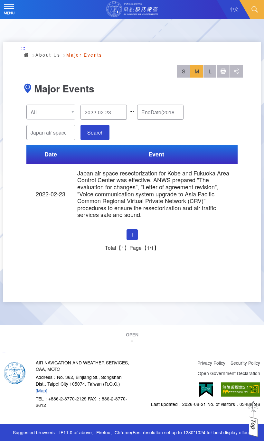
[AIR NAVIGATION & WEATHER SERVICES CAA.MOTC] (132, 9)
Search (254, 9)
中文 (234, 9)
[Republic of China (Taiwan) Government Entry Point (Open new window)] (206, 389)
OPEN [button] (132, 334)
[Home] (14, 372)
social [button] (236, 71)
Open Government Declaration (229, 373)
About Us (47, 55)
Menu (9, 9)
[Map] (41, 390)
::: (23, 48)
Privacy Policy (211, 363)
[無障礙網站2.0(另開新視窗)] (240, 389)
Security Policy (245, 363)
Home (27, 54)
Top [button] (253, 424)
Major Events (84, 55)
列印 (223, 71)
